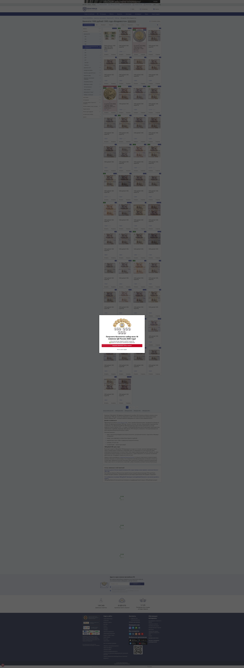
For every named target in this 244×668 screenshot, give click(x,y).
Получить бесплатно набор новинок (122, 345)
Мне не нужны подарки (122, 349)
